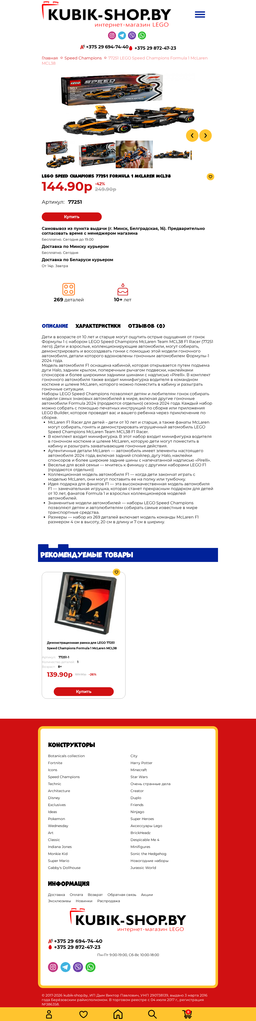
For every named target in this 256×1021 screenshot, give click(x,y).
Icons (52, 770)
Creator (137, 791)
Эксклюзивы (59, 901)
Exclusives (57, 805)
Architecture (59, 791)
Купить (72, 216)
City (134, 756)
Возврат (95, 894)
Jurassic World (143, 867)
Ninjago (137, 812)
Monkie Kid (58, 853)
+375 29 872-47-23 (155, 48)
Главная (50, 58)
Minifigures (140, 847)
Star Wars (139, 777)
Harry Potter (141, 763)
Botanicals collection (66, 756)
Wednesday (58, 826)
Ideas (52, 812)
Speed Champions (83, 58)
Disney (54, 798)
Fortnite (55, 763)
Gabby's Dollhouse (64, 867)
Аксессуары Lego (146, 826)
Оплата (76, 894)
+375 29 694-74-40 (107, 47)
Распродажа (108, 901)
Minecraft (138, 770)
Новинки (84, 901)
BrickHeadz (140, 833)
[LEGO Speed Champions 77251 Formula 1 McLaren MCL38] (128, 134)
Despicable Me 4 (144, 840)
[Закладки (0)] (95, 1015)
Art (51, 833)
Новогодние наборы (149, 860)
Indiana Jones (60, 847)
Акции (147, 894)
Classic (54, 840)
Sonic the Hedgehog (148, 853)
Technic (54, 784)
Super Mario (58, 860)
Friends (137, 805)
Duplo (135, 798)
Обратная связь (122, 894)
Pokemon (56, 819)
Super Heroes (142, 819)
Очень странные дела (150, 784)
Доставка (56, 894)
